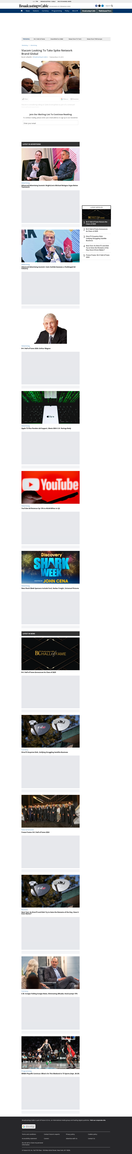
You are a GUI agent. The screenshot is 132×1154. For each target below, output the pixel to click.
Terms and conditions (29, 1134)
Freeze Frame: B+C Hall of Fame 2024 (97, 256)
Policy (67, 11)
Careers (46, 1138)
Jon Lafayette (27, 57)
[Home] (21, 11)
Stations (36, 11)
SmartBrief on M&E (57, 39)
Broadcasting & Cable (40, 57)
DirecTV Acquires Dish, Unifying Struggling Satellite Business (96, 238)
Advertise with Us (71, 1138)
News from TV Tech (75, 39)
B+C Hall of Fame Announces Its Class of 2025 (97, 230)
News (28, 11)
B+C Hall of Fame (39, 39)
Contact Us (91, 1138)
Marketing (25, 45)
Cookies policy (92, 1134)
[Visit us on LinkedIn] (102, 6)
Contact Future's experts (52, 1134)
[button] (109, 6)
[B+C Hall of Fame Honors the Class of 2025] (96, 218)
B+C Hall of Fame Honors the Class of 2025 (96, 223)
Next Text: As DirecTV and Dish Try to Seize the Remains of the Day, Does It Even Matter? (97, 248)
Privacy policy (70, 1134)
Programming (57, 11)
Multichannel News (64, 1)
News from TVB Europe (94, 39)
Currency (45, 11)
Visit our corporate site (97, 1120)
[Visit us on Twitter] (99, 6)
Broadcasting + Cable (48, 1)
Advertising (33, 45)
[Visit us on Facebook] (96, 6)
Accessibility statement (29, 1138)
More (74, 11)
